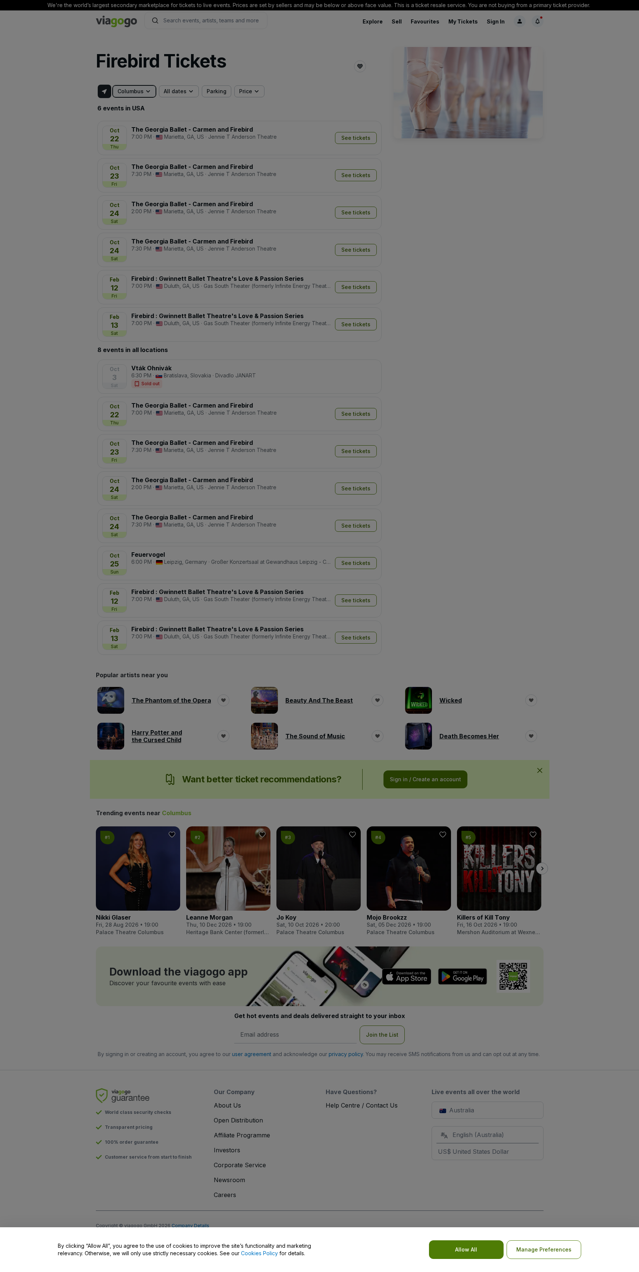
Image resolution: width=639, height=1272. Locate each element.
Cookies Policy (259, 1253)
